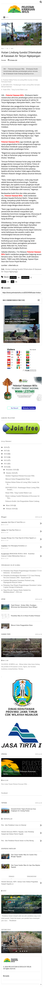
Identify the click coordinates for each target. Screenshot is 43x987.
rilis (7, 48)
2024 (6, 454)
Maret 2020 (10, 505)
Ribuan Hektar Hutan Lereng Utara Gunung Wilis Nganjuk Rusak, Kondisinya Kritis (21, 651)
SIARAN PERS (5, 634)
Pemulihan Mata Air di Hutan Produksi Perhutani (25, 616)
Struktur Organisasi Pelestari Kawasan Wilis (19, 476)
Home (2, 48)
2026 (6, 447)
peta (5, 767)
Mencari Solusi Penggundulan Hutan (17, 479)
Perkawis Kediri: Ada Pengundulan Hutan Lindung (22, 501)
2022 (6, 460)
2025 (6, 450)
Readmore (12, 920)
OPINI (3, 599)
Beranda (6, 976)
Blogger (4, 517)
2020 (6, 467)
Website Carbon (29, 408)
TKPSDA (4, 803)
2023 (6, 457)
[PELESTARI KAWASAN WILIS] (21, 12)
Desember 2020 (11, 470)
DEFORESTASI (6, 930)
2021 (6, 463)
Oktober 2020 (10, 473)
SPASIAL (4, 754)
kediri (12, 48)
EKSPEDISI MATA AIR (8, 849)
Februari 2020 (11, 509)
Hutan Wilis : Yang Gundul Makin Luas (15, 89)
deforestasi (6, 943)
